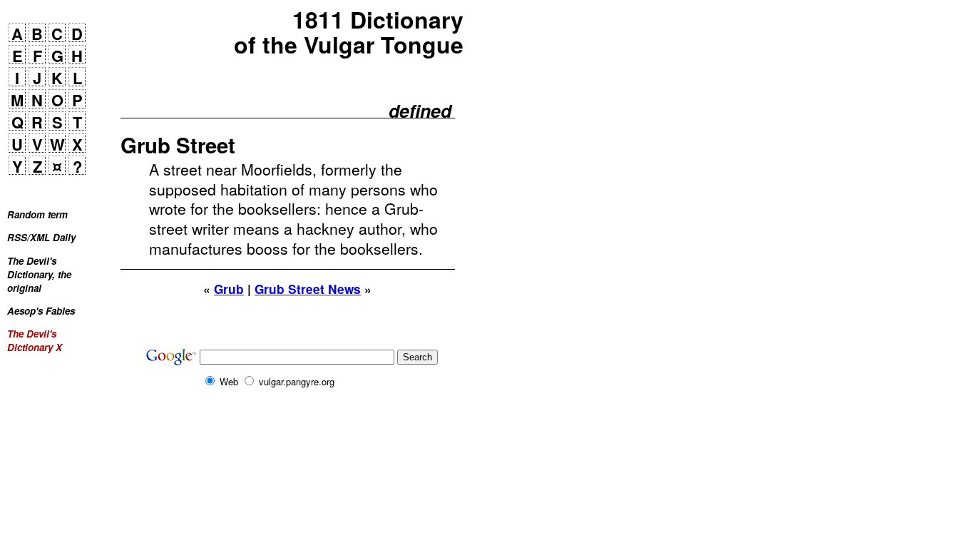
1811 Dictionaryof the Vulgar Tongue (348, 32)
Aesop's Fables (41, 311)
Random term (37, 214)
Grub (229, 289)
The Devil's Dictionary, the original (39, 274)
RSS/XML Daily (41, 237)
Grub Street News (308, 289)
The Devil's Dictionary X (34, 340)
